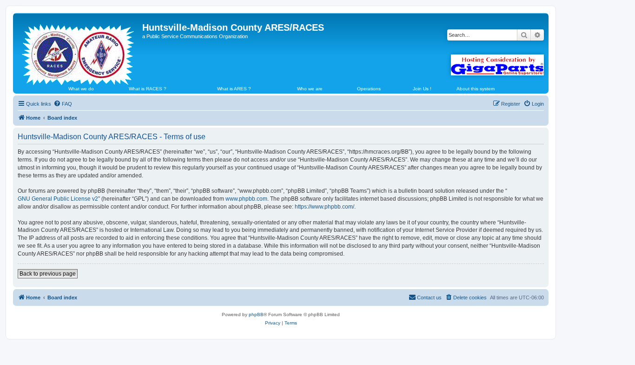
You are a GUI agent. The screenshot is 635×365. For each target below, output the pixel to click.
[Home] (78, 50)
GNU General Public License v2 (58, 199)
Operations (369, 88)
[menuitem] (62, 103)
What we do (81, 88)
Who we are (310, 88)
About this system (475, 88)
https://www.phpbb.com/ (324, 206)
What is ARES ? (234, 88)
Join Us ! (422, 88)
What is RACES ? (147, 88)
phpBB (256, 314)
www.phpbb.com (246, 199)
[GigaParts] (497, 64)
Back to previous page (48, 273)
